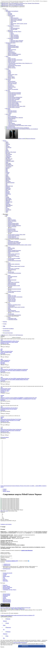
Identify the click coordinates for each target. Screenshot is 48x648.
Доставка (29, 3)
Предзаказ (2, 363)
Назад (7, 10)
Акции (4, 597)
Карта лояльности (7, 599)
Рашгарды (5, 585)
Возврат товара (6, 576)
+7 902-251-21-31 (11, 4)
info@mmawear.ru (19, 4)
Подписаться (3, 559)
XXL (3, 518)
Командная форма (7, 601)
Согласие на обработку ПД (28, 615)
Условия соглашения (4, 615)
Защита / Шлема (6, 586)
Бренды (4, 598)
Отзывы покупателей (7, 572)
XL (2, 517)
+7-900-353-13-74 (4, 4)
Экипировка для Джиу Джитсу (9, 589)
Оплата (33, 3)
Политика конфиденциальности (16, 615)
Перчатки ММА (6, 588)
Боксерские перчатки (7, 587)
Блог (4, 577)
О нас (26, 3)
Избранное (5, 596)
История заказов (6, 595)
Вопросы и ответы (7, 600)
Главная (4, 489)
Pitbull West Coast (4, 510)
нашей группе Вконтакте (27, 550)
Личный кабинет (6, 593)
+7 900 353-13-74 (6, 565)
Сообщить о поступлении (6, 524)
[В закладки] (5, 392)
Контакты (37, 3)
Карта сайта (5, 580)
